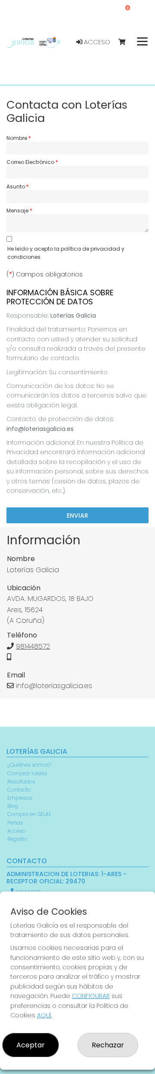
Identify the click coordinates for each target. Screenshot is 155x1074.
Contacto (19, 789)
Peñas (15, 822)
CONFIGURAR (91, 996)
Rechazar (108, 1045)
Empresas (19, 797)
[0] (125, 42)
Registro (17, 839)
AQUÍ (44, 1015)
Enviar (77, 515)
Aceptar (30, 1045)
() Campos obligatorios (44, 274)
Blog (12, 806)
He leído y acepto (65, 253)
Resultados (21, 781)
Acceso (96, 42)
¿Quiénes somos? (29, 764)
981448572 (33, 646)
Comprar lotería (27, 773)
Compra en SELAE (29, 814)
